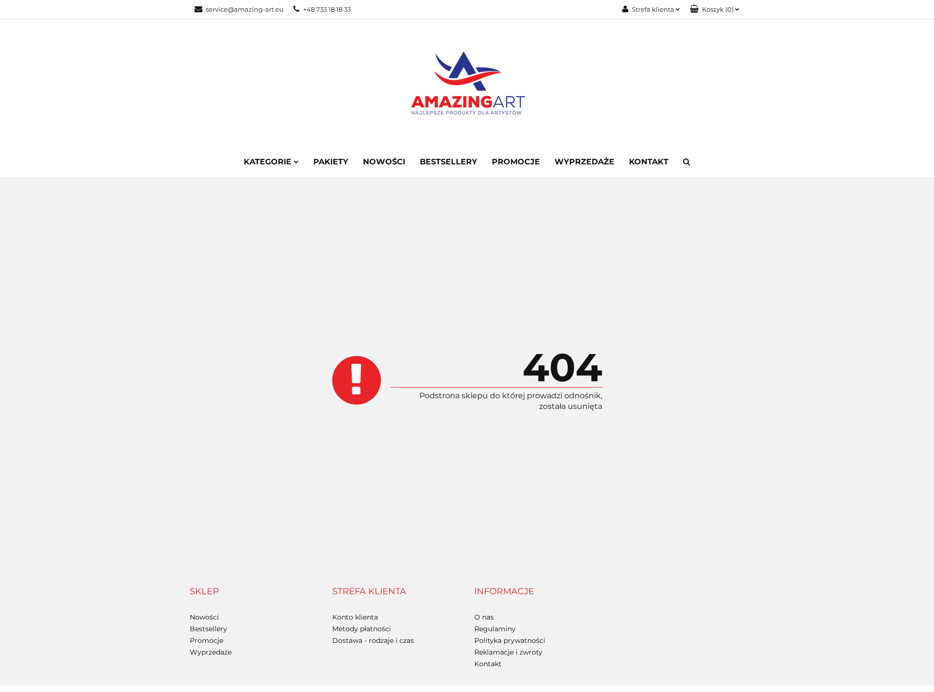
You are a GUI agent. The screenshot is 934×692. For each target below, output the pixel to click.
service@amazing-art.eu (245, 9)
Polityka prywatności (509, 640)
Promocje (516, 161)
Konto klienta (355, 617)
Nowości (384, 161)
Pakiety (330, 161)
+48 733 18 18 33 (327, 9)
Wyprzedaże (584, 161)
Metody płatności (361, 628)
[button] (714, 9)
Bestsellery (448, 161)
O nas (484, 617)
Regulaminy (495, 628)
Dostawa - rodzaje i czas (373, 640)
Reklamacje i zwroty (508, 652)
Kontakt (648, 161)
